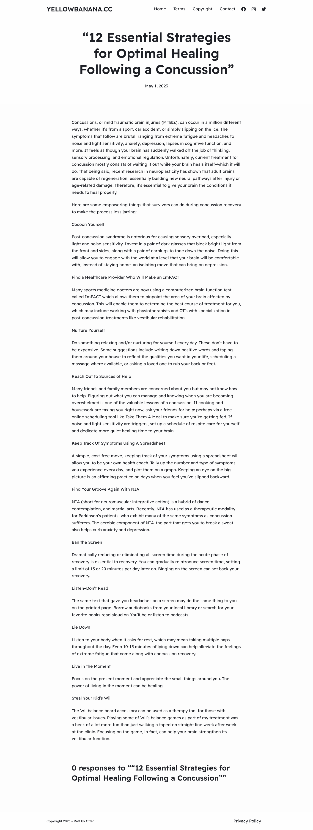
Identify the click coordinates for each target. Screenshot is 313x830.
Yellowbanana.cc (79, 9)
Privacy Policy (247, 821)
